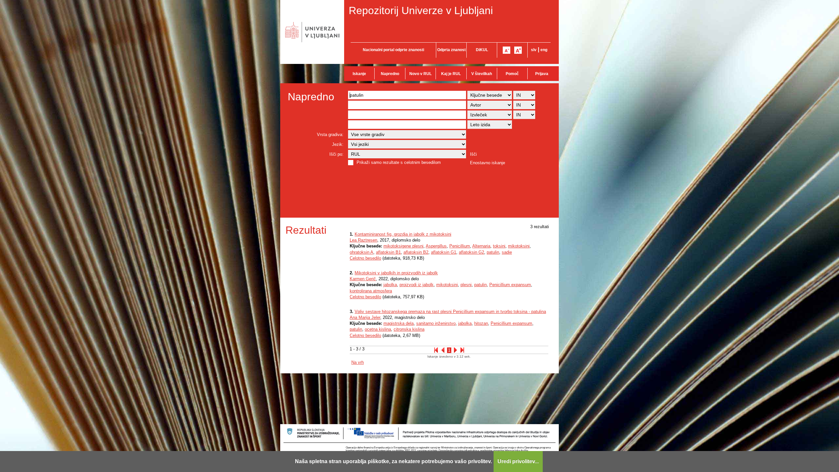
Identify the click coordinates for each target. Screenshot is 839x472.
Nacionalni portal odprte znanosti (393, 50)
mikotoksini (519, 246)
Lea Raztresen (363, 240)
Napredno (390, 73)
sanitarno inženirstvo (436, 323)
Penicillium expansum (510, 284)
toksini (499, 246)
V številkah (481, 73)
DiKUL (482, 50)
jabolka (390, 284)
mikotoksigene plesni (403, 246)
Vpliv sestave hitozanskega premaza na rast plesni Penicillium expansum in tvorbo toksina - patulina (450, 311)
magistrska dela (398, 323)
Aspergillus (436, 246)
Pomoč (512, 73)
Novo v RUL (420, 73)
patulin (493, 252)
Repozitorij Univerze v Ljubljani (421, 10)
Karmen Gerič (363, 278)
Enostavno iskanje (487, 162)
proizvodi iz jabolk (417, 284)
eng (543, 50)
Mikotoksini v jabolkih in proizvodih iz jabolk (396, 272)
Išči (473, 154)
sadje (507, 252)
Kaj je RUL (451, 73)
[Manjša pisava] (506, 50)
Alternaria (481, 246)
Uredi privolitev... (518, 461)
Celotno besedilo (365, 258)
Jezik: (337, 144)
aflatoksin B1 (388, 252)
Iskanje (359, 73)
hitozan (481, 323)
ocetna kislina (378, 329)
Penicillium (459, 246)
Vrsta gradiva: (330, 134)
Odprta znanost (451, 50)
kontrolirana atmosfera (371, 290)
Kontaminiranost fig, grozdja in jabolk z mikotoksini (403, 234)
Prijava (541, 73)
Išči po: (336, 154)
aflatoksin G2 (471, 252)
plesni (466, 284)
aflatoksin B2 (415, 252)
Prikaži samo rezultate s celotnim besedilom (399, 162)
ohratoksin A (361, 252)
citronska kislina (409, 329)
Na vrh (357, 362)
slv (534, 50)
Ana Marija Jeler (365, 317)
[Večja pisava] (518, 50)
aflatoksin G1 (443, 252)
